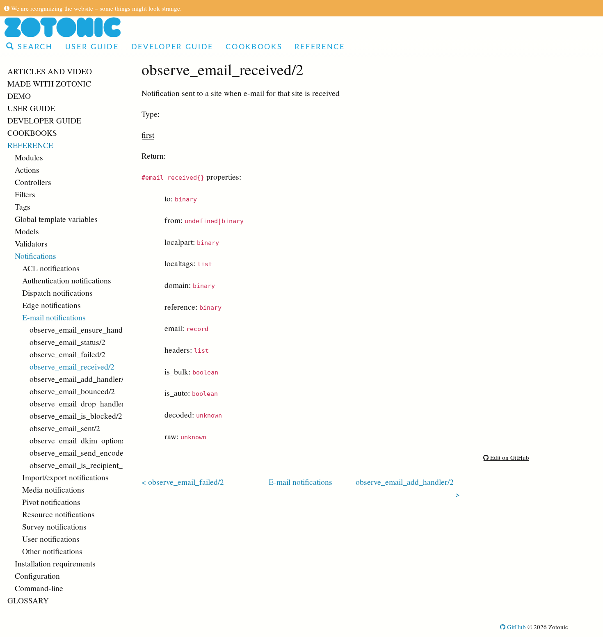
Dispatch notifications (57, 292)
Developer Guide (172, 47)
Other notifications (52, 551)
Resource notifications (58, 514)
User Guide (92, 47)
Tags (22, 206)
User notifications (51, 538)
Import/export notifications (65, 477)
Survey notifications (54, 526)
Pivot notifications (51, 501)
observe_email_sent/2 (65, 427)
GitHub (515, 627)
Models (27, 231)
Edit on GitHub (509, 457)
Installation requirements (55, 563)
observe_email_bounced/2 (72, 391)
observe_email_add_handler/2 (76, 378)
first (148, 134)
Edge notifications (51, 304)
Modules (29, 157)
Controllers (33, 181)
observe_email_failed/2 (67, 354)
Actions (27, 169)
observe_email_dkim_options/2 (76, 440)
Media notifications (53, 489)
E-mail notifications (54, 317)
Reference (320, 47)
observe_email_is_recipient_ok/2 (76, 464)
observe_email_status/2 (67, 341)
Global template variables (56, 218)
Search (34, 47)
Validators (31, 243)
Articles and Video (49, 71)
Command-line (39, 587)
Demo (19, 95)
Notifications (35, 255)
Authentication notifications (66, 280)
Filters (25, 194)
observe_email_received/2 (72, 366)
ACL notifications (51, 268)
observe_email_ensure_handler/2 (76, 329)
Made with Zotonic (49, 83)
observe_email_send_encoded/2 (76, 452)
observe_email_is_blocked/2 (76, 415)
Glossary (28, 600)
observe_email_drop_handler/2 (76, 403)
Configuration (37, 575)
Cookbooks (254, 47)
